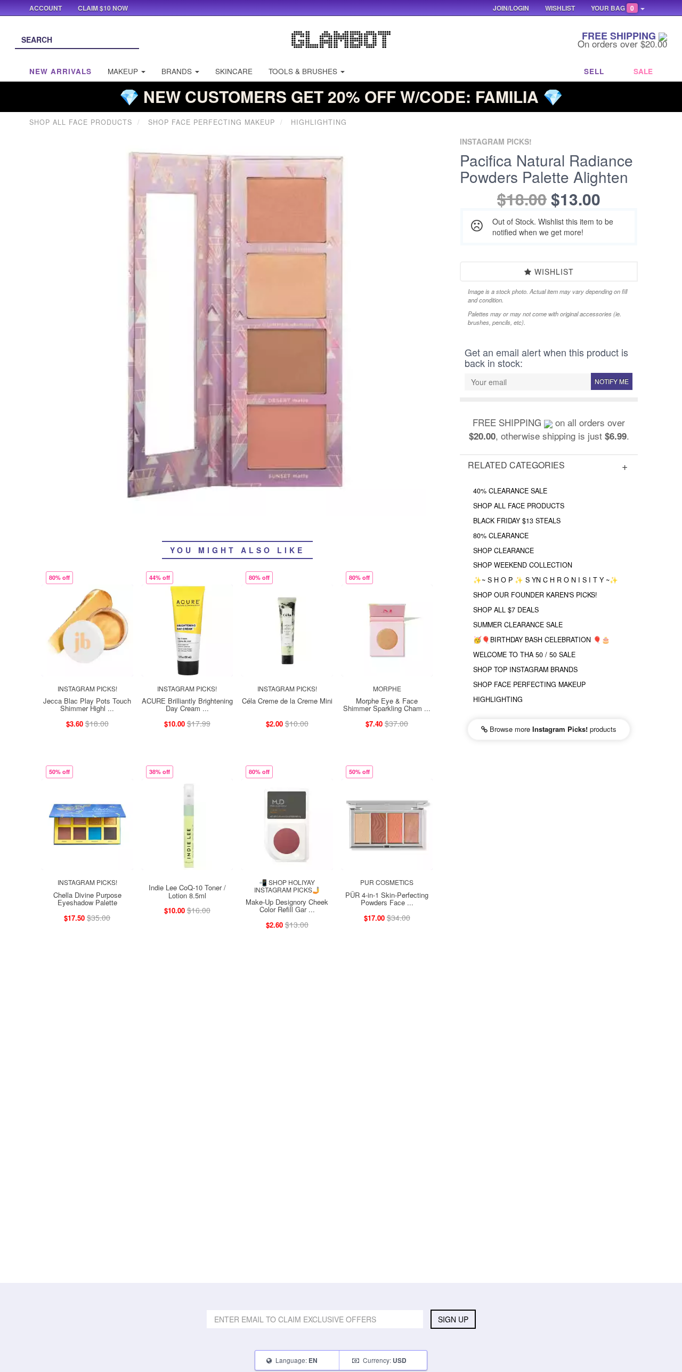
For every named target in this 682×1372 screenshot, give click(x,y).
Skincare (234, 71)
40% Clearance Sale (510, 491)
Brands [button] (177, 71)
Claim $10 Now (103, 8)
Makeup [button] (124, 71)
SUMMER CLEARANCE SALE (518, 624)
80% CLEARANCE (501, 535)
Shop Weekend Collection (522, 565)
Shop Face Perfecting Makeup (529, 684)
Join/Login (511, 8)
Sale (643, 71)
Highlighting (498, 699)
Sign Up (453, 1319)
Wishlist (553, 271)
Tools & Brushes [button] (304, 71)
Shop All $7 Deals (506, 610)
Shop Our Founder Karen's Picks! (535, 595)
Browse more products (552, 729)
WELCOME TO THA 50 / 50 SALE (524, 654)
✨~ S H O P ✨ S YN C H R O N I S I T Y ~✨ (545, 580)
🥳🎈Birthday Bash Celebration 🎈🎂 (541, 639)
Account (45, 8)
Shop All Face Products (518, 505)
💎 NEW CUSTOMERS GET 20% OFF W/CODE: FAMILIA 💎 (341, 96)
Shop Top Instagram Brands (525, 669)
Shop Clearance (503, 550)
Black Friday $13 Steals (517, 520)
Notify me (612, 381)
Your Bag (612, 8)
